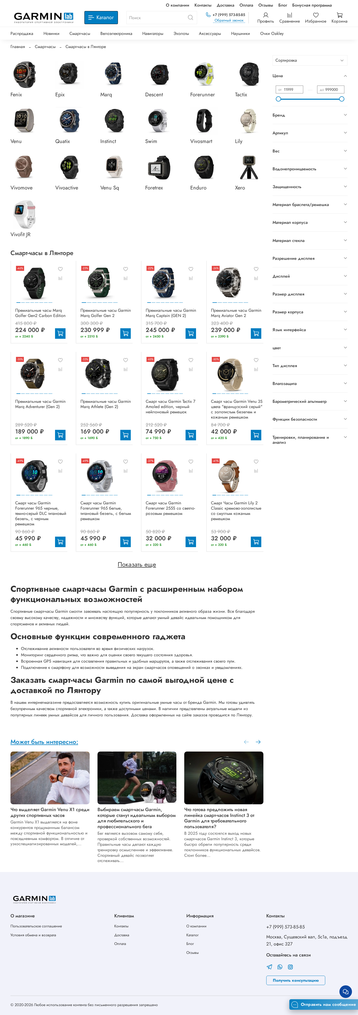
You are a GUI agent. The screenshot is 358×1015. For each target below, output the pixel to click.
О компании (177, 5)
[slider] (278, 99)
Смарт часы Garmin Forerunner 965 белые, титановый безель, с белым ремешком (105, 511)
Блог (282, 5)
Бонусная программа (312, 5)
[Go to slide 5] (37, 300)
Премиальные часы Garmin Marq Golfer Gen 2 (105, 313)
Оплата (246, 5)
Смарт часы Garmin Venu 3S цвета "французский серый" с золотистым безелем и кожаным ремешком (237, 409)
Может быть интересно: (44, 741)
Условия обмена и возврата (33, 935)
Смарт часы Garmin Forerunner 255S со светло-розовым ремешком (170, 508)
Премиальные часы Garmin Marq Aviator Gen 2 (236, 313)
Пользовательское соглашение (36, 926)
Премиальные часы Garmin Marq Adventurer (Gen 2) (40, 404)
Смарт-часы (79, 33)
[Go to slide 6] (41, 300)
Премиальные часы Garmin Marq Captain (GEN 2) (171, 313)
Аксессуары (210, 33)
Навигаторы (152, 33)
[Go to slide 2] (23, 300)
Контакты (202, 5)
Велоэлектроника (116, 33)
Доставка (225, 5)
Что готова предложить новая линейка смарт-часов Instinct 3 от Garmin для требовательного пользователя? (219, 818)
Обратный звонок (229, 20)
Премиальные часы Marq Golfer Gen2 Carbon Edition (40, 313)
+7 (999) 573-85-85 (229, 14)
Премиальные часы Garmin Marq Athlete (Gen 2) (105, 404)
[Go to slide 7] (46, 300)
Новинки (51, 33)
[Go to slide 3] (27, 300)
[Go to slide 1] (18, 300)
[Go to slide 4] (32, 300)
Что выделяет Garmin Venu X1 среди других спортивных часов (49, 812)
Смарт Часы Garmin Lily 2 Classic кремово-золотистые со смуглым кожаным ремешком (236, 511)
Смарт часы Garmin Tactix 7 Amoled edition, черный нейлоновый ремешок (170, 406)
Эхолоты (181, 33)
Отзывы (265, 5)
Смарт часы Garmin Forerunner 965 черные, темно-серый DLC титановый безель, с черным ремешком (40, 513)
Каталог (192, 935)
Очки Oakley (272, 33)
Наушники (240, 33)
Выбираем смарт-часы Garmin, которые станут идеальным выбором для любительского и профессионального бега (136, 818)
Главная (17, 47)
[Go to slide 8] (50, 300)
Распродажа (21, 33)
